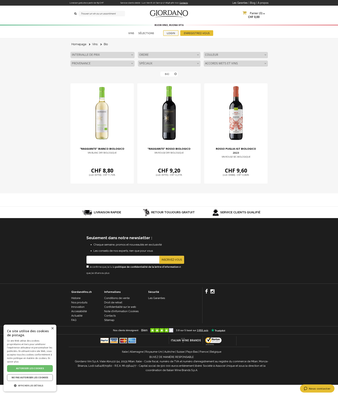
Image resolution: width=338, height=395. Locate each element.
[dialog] (30, 358)
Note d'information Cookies (121, 311)
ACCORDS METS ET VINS (221, 63)
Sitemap (109, 320)
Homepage (78, 44)
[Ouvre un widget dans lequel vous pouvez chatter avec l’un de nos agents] (317, 388)
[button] (30, 385)
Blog (252, 2)
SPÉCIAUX (145, 63)
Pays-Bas (192, 351)
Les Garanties (240, 2)
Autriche (169, 351)
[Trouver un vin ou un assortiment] (75, 13)
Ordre (144, 55)
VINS (131, 33)
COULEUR (211, 55)
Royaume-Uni (153, 351)
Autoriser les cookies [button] (30, 368)
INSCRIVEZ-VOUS (172, 259)
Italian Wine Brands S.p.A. (182, 370)
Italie (125, 351)
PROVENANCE (81, 63)
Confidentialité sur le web (120, 306)
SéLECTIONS (146, 33)
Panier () (255, 15)
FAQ (73, 320)
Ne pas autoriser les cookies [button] (30, 377)
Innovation (77, 306)
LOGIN (171, 33)
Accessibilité (79, 311)
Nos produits (79, 302)
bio (106, 44)
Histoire (75, 298)
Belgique (215, 351)
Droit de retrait (113, 302)
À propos (263, 2)
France (204, 351)
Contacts (184, 3)
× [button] (52, 328)
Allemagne (136, 351)
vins (95, 44)
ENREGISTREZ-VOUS (197, 33)
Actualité (76, 315)
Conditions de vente (117, 298)
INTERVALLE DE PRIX (86, 55)
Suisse (180, 351)
